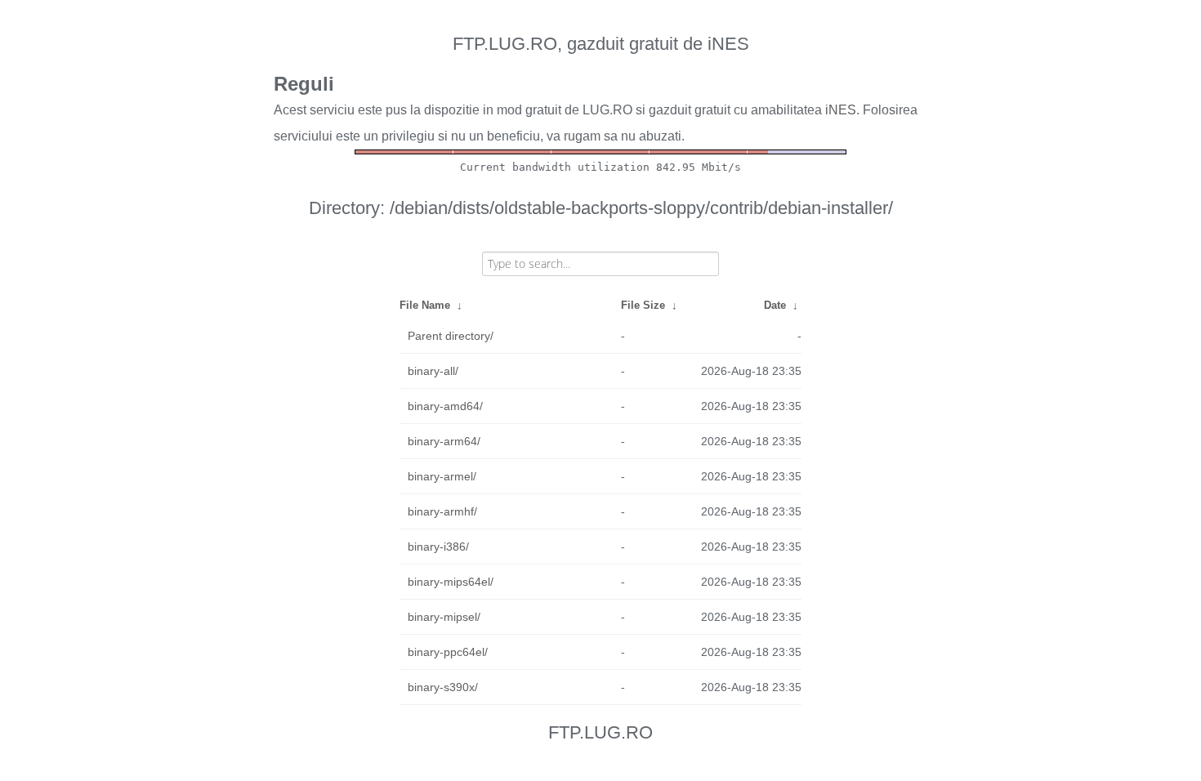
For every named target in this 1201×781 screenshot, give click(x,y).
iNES (840, 110)
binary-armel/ (442, 476)
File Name (425, 305)
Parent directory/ (450, 335)
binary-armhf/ (442, 511)
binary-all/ (433, 370)
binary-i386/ (438, 546)
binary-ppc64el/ (448, 651)
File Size (643, 305)
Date (775, 305)
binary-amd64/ (445, 406)
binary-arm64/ (444, 441)
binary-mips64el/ (450, 581)
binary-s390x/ (443, 687)
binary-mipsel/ (444, 616)
